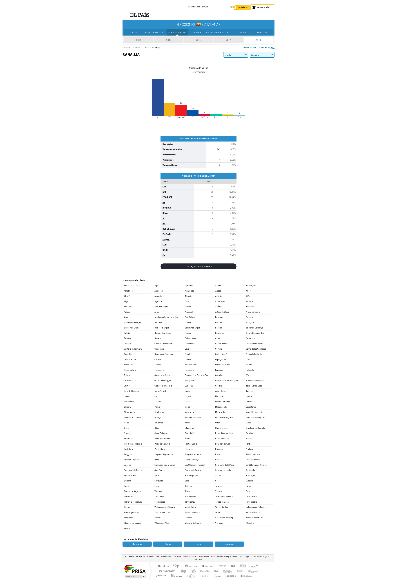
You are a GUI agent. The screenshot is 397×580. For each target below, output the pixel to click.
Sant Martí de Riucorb (133, 470)
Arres (156, 312)
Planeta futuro (239, 571)
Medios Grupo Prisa (135, 576)
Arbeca (127, 312)
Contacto (150, 557)
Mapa (247, 557)
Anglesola (250, 307)
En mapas (196, 32)
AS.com (231, 566)
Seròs (157, 475)
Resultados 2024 (154, 32)
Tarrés (248, 486)
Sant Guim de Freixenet (195, 465)
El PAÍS (162, 566)
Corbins (157, 359)
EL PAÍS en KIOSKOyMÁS (260, 557)
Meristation (246, 576)
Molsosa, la (220, 412)
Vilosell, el (250, 523)
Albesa (218, 291)
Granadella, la (130, 380)
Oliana (248, 423)
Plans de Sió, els (222, 438)
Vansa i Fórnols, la (192, 512)
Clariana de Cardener (163, 354)
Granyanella (190, 380)
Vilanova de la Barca (254, 518)
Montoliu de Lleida (193, 417)
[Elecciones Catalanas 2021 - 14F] (198, 24)
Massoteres (251, 407)
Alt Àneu (219, 307)
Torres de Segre (222, 502)
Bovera (157, 338)
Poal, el (249, 438)
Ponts (248, 444)
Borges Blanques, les (255, 333)
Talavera (188, 486)
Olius (156, 428)
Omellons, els (221, 428)
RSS (200, 559)
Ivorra (187, 391)
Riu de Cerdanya (192, 460)
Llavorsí (157, 401)
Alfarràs (218, 296)
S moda (217, 576)
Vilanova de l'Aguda (132, 523)
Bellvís (127, 333)
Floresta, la (159, 370)
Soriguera (158, 481)
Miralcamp (159, 412)
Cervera (218, 349)
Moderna (176, 576)
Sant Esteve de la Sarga (164, 465)
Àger (156, 285)
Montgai (157, 417)
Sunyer (127, 486)
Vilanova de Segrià (193, 523)
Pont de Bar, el (191, 444)
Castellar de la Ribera (163, 343)
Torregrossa (159, 502)
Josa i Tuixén (221, 391)
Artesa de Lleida (222, 312)
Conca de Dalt (130, 359)
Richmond (160, 576)
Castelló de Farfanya (133, 349)
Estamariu (128, 365)
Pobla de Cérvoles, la (133, 444)
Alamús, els (251, 285)
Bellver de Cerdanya (254, 328)
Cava (187, 349)
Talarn (157, 486)
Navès (187, 423)
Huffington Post (166, 571)
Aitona (218, 285)
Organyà (128, 433)
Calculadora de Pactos (219, 32)
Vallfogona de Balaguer (256, 507)
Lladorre (219, 396)
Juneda (127, 396)
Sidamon (219, 475)
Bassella (158, 322)
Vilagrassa (128, 518)
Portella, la (128, 449)
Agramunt (189, 285)
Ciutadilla (128, 354)
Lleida (187, 401)
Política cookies (217, 557)
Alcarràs (158, 296)
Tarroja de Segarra (132, 491)
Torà (248, 491)
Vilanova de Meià (161, 523)
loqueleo (231, 576)
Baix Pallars (190, 317)
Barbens (249, 317)
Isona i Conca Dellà (254, 386)
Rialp (217, 454)
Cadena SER (221, 566)
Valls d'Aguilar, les (131, 512)
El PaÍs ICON (204, 576)
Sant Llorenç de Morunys (256, 465)
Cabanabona (190, 338)
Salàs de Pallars (253, 460)
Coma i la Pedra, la (254, 354)
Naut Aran (158, 423)
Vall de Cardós (221, 507)
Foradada (219, 370)
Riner (156, 460)
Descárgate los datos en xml (199, 266)
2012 (228, 40)
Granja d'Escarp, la (162, 380)
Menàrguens (129, 412)
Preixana (189, 449)
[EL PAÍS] (140, 15)
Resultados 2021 (177, 32)
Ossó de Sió (190, 433)
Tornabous (159, 496)
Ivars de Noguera (131, 391)
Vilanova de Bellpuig (224, 518)
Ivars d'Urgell (160, 391)
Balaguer (219, 317)
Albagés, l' (158, 291)
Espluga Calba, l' (222, 359)
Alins (187, 301)
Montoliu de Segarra (224, 417)
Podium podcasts (191, 576)
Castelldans (190, 343)
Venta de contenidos (164, 557)
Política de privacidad (200, 557)
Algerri (127, 301)
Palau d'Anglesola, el (224, 433)
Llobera (127, 407)
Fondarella (189, 370)
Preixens (219, 449)
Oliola (126, 428)
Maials (157, 407)
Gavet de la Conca (162, 375)
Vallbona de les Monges (164, 507)
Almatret (249, 301)
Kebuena (250, 571)
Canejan (127, 343)
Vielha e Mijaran (253, 512)
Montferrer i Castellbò (133, 417)
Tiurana (218, 491)
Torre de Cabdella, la (224, 496)
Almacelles (220, 301)
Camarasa (250, 338)
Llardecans (129, 401)
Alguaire (158, 301)
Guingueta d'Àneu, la (163, 386)
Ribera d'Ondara (253, 454)
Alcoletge (189, 296)
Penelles (249, 433)
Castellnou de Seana (254, 343)
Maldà (187, 407)
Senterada (250, 470)
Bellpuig (218, 328)
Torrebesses (190, 496)
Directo (136, 32)
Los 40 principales (177, 566)
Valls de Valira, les (162, 512)
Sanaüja (127, 465)
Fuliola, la (250, 370)
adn (242, 566)
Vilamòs (188, 518)
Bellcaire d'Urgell (131, 328)
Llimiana (249, 401)
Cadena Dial (216, 571)
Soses (218, 481)
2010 (258, 40)
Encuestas (261, 32)
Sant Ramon (159, 470)
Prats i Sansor (160, 449)
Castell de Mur (221, 343)
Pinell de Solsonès (162, 438)
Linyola (188, 396)
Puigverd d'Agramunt (163, 454)
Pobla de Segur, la (162, 444)
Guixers (218, 386)
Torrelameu (190, 502)
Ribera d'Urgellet (131, 460)
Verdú (217, 512)
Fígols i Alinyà (130, 370)
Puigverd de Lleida (193, 454)
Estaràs (157, 365)
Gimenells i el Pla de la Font (196, 375)
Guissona (189, 386)
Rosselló (219, 460)
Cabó (217, 338)
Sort (187, 481)
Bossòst (127, 338)
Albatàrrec (189, 291)
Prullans (249, 449)
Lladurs (249, 396)
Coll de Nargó (221, 354)
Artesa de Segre (253, 312)
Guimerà (128, 386)
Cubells (188, 359)
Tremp (127, 507)
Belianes (219, 322)
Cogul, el (188, 354)
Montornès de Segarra (255, 417)
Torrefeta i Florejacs (133, 502)
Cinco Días (205, 571)
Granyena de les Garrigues (226, 380)
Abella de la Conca (132, 285)
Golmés (218, 375)
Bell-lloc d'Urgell (161, 328)
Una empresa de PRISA (135, 568)
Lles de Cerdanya (222, 401)
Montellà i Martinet (254, 412)
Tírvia (187, 491)
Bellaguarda (251, 322)
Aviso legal (187, 557)
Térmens (158, 491)
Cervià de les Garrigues (256, 349)
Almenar (128, 307)
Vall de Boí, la (190, 507)
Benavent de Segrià (163, 333)
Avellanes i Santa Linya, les (166, 317)
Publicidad (177, 557)
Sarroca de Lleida (223, 470)
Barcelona (137, 544)
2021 (138, 40)
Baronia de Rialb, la (132, 322)
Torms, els (128, 496)
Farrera (249, 365)
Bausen (188, 322)
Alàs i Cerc (128, 291)
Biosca (188, 333)
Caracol (253, 566)
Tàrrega (218, 486)
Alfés (248, 296)
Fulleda (127, 375)
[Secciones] (126, 15)
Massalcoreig (221, 407)
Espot (248, 359)
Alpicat (188, 307)
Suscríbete (243, 7)
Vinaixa (127, 528)
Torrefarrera (251, 496)
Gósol (248, 375)
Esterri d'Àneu (191, 365)
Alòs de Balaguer (161, 307)
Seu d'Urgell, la (191, 475)
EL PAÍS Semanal (227, 571)
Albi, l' (248, 291)
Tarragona (229, 544)
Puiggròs (128, 454)
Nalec (126, 423)
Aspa (126, 317)
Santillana (192, 566)
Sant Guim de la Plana (224, 465)
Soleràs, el (250, 475)
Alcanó (127, 296)
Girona (168, 544)
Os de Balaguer (161, 433)
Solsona (127, 481)
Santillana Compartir (208, 566)
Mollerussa (189, 412)
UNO (184, 571)
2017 (168, 40)
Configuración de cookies (233, 557)
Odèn (217, 423)
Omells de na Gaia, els (255, 428)
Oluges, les (189, 428)
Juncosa (249, 391)
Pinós (187, 438)
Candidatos (244, 32)
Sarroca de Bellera (193, 470)
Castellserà (159, 349)
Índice (195, 559)
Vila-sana (219, 523)
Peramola (128, 438)
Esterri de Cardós (222, 365)
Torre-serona (251, 502)
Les (156, 396)
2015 (198, 40)
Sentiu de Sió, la (131, 475)
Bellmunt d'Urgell (192, 328)
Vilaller (157, 518)
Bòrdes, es (219, 333)
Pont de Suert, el (222, 444)
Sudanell (249, 481)
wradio (193, 571)
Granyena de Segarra (255, 380)
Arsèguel (189, 312)
